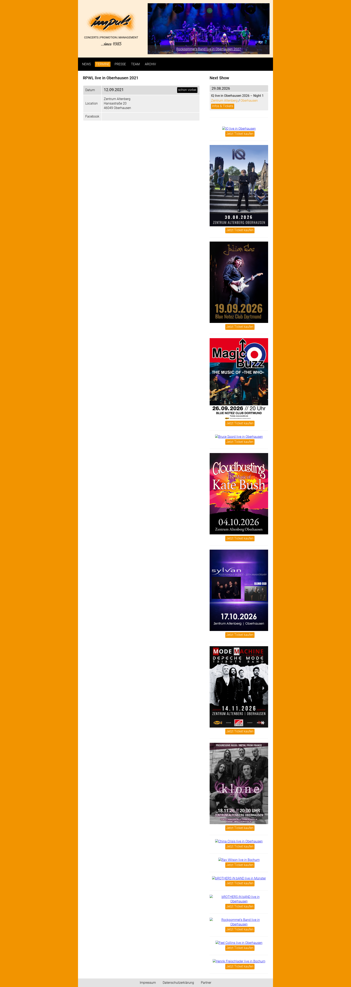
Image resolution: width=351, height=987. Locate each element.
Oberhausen (249, 100)
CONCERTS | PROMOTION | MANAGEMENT (111, 41)
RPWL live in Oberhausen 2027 (209, 49)
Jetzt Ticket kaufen (240, 134)
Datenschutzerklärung (178, 983)
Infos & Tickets (222, 106)
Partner (206, 983)
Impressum (148, 983)
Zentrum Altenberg (224, 100)
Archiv (150, 64)
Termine (102, 64)
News (86, 64)
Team (135, 64)
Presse (120, 64)
